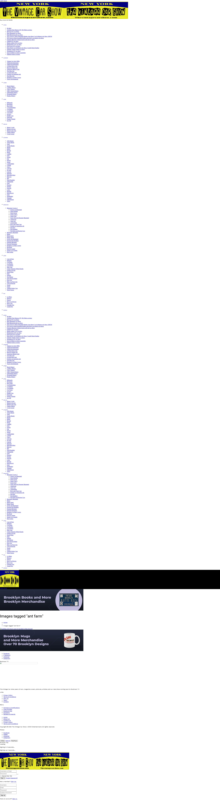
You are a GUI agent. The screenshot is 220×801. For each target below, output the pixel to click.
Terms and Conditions (10, 724)
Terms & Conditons (9, 697)
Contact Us (7, 720)
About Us (6, 719)
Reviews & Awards (9, 714)
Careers (6, 702)
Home (5, 622)
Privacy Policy (7, 695)
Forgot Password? (12, 778)
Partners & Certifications (11, 708)
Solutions (6, 712)
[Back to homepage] (34, 769)
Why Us (5, 698)
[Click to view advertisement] (41, 610)
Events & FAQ (7, 711)
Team (5, 700)
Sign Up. (13, 781)
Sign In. (14, 799)
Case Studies (7, 709)
